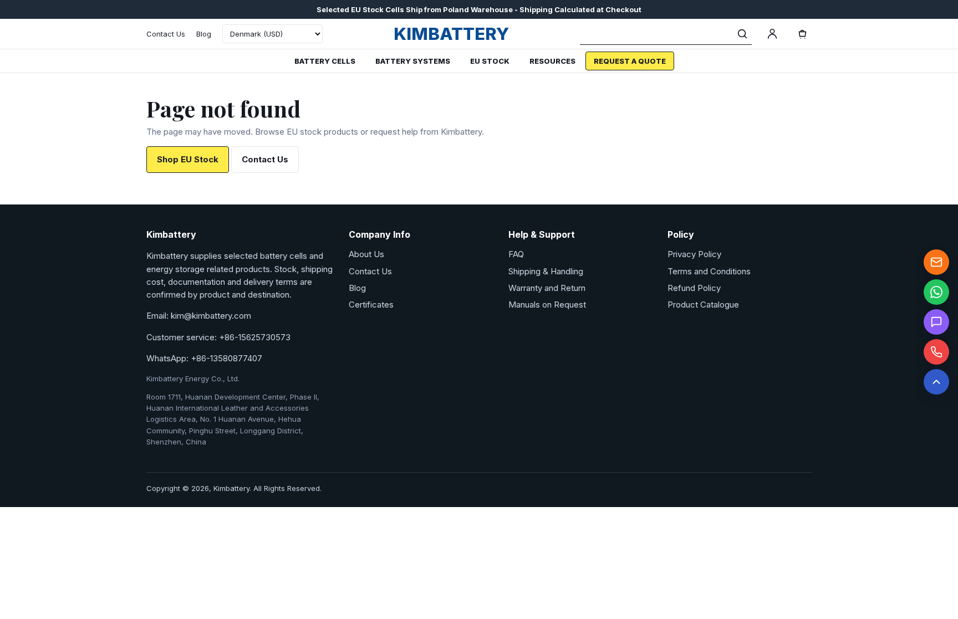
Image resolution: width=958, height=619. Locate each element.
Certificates (371, 304)
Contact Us (165, 33)
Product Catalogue (703, 304)
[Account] (772, 33)
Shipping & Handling (545, 271)
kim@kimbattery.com (211, 315)
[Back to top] (936, 382)
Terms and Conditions (709, 271)
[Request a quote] (936, 322)
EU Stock (489, 61)
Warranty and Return (546, 288)
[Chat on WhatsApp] (936, 292)
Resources (552, 61)
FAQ (516, 254)
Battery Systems (412, 61)
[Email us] (936, 262)
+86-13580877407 (226, 358)
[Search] (742, 33)
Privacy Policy (694, 254)
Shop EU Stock (187, 159)
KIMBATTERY (451, 33)
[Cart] (802, 33)
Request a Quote (630, 61)
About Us (366, 254)
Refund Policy (694, 288)
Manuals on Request (547, 304)
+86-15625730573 (255, 337)
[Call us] (936, 352)
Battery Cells (324, 61)
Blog (203, 33)
